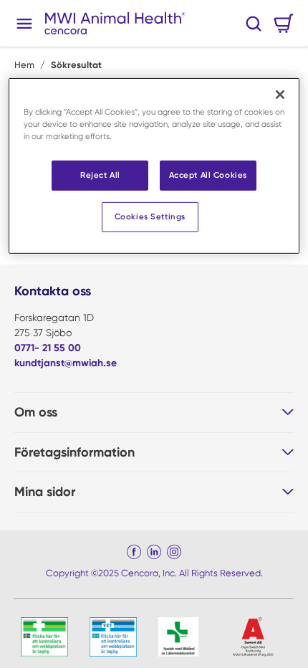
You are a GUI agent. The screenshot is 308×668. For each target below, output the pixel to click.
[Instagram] (174, 551)
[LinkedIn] (154, 551)
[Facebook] (134, 551)
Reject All (100, 175)
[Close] (280, 94)
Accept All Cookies (208, 175)
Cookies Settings (150, 216)
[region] (154, 165)
